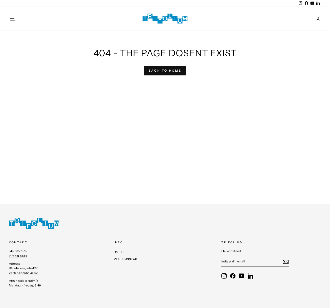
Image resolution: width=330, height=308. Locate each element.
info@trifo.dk (18, 255)
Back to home (165, 70)
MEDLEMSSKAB (125, 259)
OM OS (119, 252)
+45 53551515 (18, 251)
